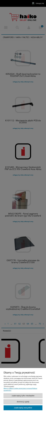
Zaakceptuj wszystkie (23, 408)
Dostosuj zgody (23, 402)
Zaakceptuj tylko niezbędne (23, 396)
